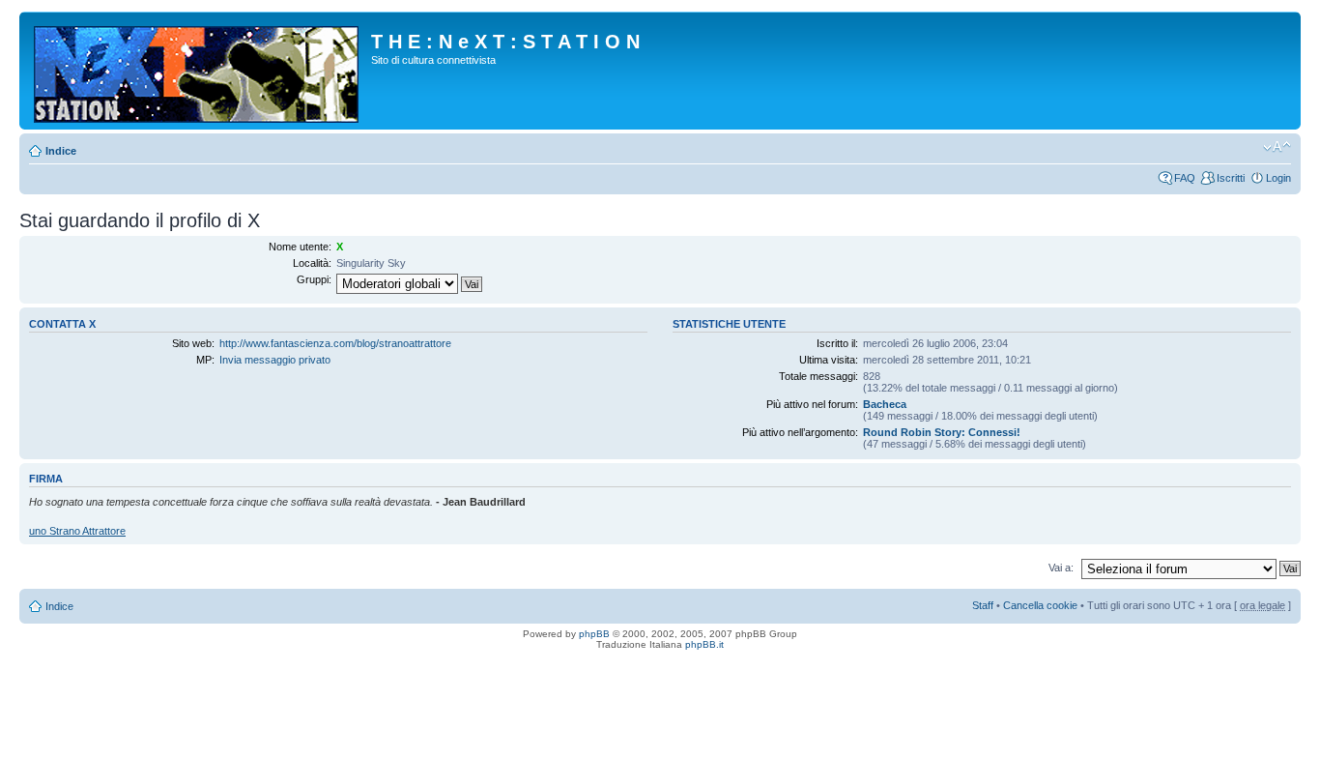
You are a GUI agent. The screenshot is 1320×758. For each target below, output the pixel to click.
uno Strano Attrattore (77, 531)
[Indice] (197, 70)
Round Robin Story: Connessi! (941, 432)
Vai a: (1061, 567)
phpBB (594, 633)
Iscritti (1231, 178)
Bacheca (884, 404)
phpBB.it (704, 644)
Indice (60, 151)
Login (1278, 178)
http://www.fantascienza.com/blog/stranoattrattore (335, 343)
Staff (982, 605)
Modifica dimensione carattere (1277, 147)
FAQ (1184, 178)
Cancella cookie (1040, 605)
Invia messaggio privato (274, 359)
